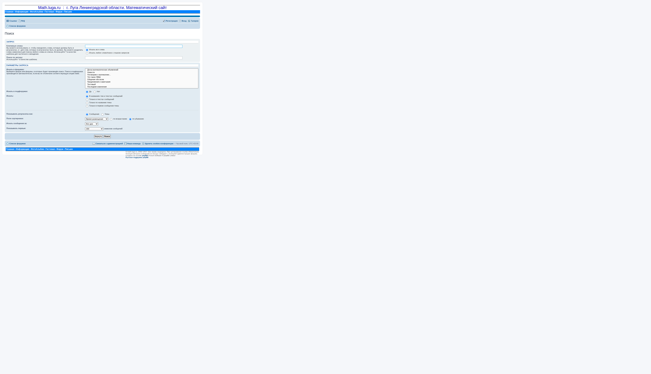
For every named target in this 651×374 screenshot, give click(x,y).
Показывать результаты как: (19, 114)
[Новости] (141, 72)
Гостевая (49, 12)
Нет (98, 91)
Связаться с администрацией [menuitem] (109, 144)
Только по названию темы (100, 102)
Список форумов (17, 144)
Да (90, 91)
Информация (21, 12)
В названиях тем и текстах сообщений (105, 96)
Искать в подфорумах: (17, 91)
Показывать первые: (16, 128)
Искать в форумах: (15, 69)
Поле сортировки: (15, 118)
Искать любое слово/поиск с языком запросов (109, 53)
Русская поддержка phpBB (137, 157)
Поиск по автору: (14, 57)
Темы (106, 114)
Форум (59, 12)
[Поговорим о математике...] (141, 75)
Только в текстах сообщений (101, 99)
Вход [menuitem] (184, 21)
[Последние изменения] (141, 87)
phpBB (144, 155)
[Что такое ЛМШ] (141, 77)
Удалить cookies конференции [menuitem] (159, 144)
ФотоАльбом (36, 12)
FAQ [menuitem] (23, 21)
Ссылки (13, 21)
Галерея (194, 21)
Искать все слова (96, 50)
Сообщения (94, 114)
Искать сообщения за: (16, 123)
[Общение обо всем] (141, 79)
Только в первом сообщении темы (104, 106)
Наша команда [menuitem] (134, 144)
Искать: (10, 96)
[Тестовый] (141, 84)
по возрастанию (120, 119)
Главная (9, 12)
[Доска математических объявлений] (141, 70)
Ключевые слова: (14, 46)
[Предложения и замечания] (141, 82)
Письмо (68, 12)
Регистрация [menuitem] (171, 21)
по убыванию (138, 119)
